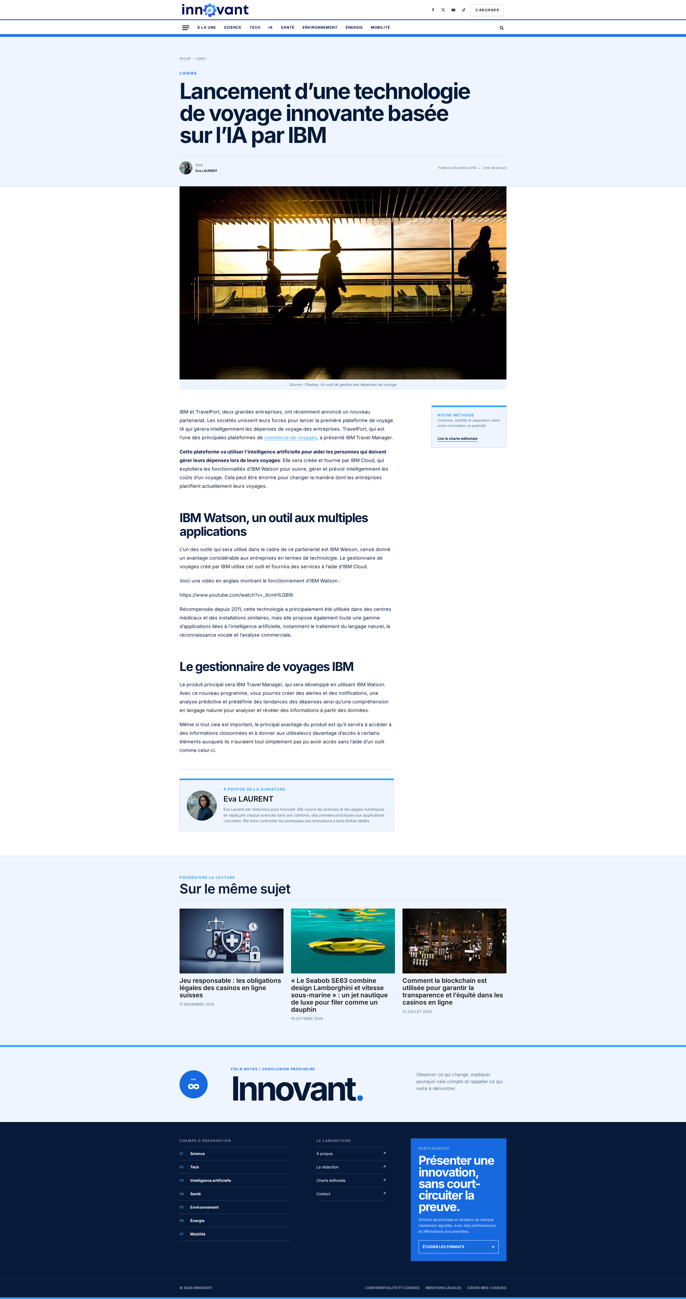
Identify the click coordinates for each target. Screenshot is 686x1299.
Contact (351, 1193)
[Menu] (185, 28)
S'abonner (487, 10)
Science (233, 27)
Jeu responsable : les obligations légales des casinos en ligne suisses (230, 988)
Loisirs (201, 58)
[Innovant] (216, 10)
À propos (351, 1153)
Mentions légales (443, 1288)
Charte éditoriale (351, 1180)
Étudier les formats (459, 1247)
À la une (206, 27)
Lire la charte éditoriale (458, 438)
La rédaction (351, 1167)
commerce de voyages (290, 437)
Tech (254, 27)
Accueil (185, 58)
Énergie (354, 27)
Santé (287, 27)
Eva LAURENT (248, 798)
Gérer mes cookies (486, 1288)
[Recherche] (501, 28)
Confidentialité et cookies (392, 1288)
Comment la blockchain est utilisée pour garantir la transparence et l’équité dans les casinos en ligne (452, 991)
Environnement (320, 27)
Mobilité (380, 27)
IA (271, 27)
